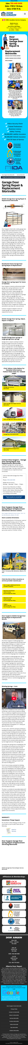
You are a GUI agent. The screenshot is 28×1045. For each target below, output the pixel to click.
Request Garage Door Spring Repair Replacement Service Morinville (14, 497)
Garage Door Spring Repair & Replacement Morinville (13, 177)
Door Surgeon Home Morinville (8, 174)
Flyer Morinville (14, 1027)
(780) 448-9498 (11, 480)
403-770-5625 (15, 962)
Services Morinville (21, 174)
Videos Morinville (14, 1024)
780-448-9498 (16, 954)
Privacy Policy (14, 1009)
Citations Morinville (14, 1030)
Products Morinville (14, 1021)
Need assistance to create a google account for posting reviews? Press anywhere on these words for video (11, 998)
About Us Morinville (14, 1015)
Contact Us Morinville (14, 1012)
